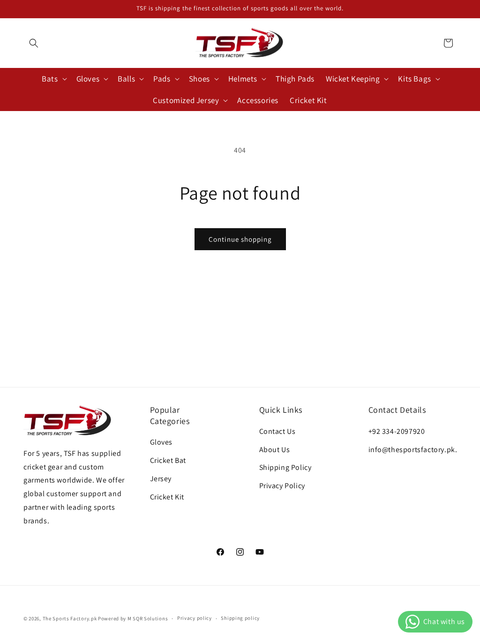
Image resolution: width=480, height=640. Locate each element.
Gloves (88, 79)
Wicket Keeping (353, 79)
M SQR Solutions (148, 618)
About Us (274, 449)
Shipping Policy (285, 467)
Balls (126, 79)
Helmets (242, 79)
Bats (50, 79)
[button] (33, 43)
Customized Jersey (186, 100)
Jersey (161, 479)
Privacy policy (194, 618)
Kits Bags (414, 79)
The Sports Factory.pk (70, 618)
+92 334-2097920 (396, 431)
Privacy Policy (282, 486)
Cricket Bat (168, 460)
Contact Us (277, 431)
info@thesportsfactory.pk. (413, 449)
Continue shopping (240, 239)
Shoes (199, 79)
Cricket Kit (167, 497)
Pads (161, 79)
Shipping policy (240, 618)
